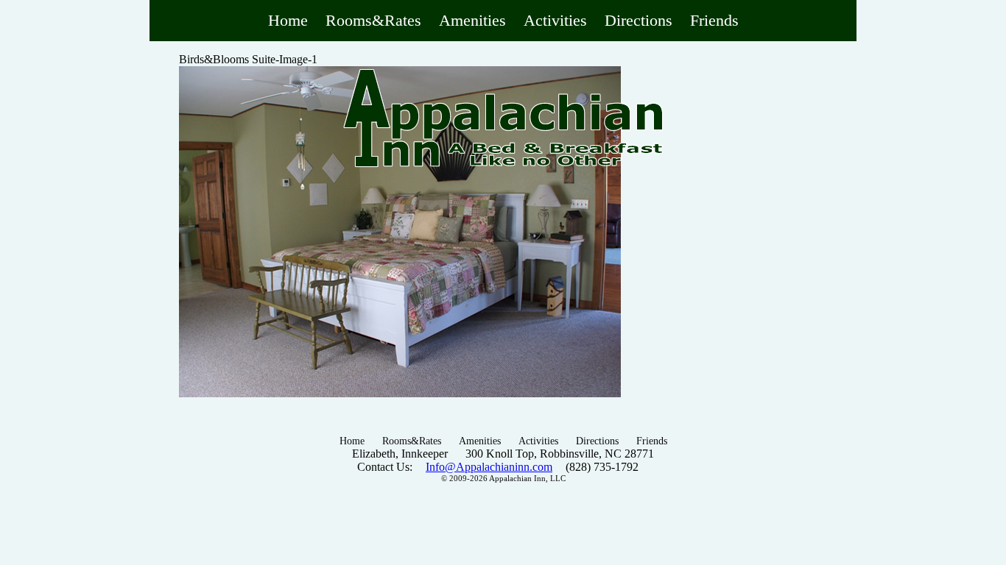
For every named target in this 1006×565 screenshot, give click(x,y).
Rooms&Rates (373, 20)
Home (288, 20)
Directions (638, 20)
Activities (555, 20)
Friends (714, 20)
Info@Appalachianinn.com (489, 467)
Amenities (472, 20)
